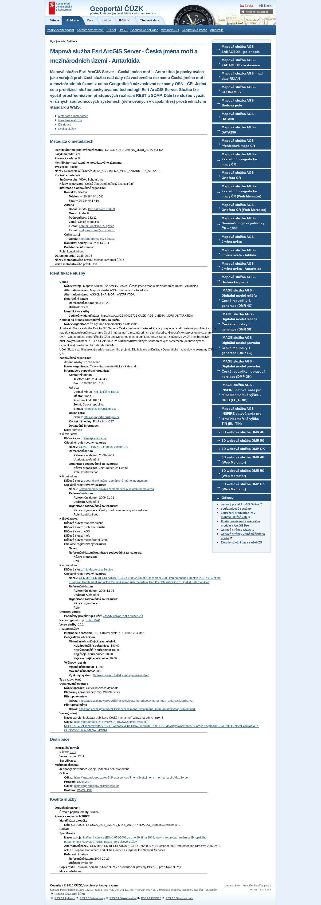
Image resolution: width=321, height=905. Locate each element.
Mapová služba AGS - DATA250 (239, 129)
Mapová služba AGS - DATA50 (239, 116)
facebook (187, 889)
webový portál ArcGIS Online (240, 504)
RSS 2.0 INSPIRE (151, 898)
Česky (249, 5)
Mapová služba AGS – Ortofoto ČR (239, 175)
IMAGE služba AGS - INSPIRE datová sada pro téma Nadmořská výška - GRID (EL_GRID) (242, 392)
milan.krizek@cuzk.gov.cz (100, 408)
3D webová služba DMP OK (243, 449)
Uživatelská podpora (168, 889)
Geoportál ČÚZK (123, 10)
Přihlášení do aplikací (257, 11)
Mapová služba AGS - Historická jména (239, 279)
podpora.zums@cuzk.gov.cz (97, 230)
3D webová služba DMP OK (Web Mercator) (243, 486)
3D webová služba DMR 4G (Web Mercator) (243, 459)
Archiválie (216, 30)
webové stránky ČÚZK (236, 529)
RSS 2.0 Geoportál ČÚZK (70, 894)
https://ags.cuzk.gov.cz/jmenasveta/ (96, 786)
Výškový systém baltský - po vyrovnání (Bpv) (121, 675)
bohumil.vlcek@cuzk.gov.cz (96, 226)
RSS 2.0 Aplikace (65, 898)
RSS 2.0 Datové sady (92, 898)
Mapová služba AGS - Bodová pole (239, 102)
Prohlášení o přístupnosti (257, 885)
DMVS (123, 30)
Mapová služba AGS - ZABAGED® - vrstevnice (241, 62)
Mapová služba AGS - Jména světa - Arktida (239, 252)
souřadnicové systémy (236, 508)
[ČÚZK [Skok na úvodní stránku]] (61, 8)
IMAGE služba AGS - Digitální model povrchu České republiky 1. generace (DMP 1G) (241, 345)
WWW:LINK (84, 790)
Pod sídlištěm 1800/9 (101, 209)
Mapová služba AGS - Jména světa (239, 239)
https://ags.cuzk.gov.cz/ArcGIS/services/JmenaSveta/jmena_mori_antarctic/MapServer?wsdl (137, 709)
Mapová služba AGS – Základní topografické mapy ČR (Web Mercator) (241, 191)
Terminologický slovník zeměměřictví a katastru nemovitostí (116, 489)
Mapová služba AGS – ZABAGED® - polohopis (241, 49)
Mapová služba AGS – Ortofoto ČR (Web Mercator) (244, 207)
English (268, 5)
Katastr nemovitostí (90, 30)
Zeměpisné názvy (95, 438)
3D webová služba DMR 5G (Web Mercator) (243, 473)
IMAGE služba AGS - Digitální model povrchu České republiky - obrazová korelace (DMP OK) (243, 368)
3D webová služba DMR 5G (243, 440)
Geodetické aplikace (144, 30)
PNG (73, 752)
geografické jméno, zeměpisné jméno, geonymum (116, 480)
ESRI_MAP (93, 620)
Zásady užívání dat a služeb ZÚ (241, 542)
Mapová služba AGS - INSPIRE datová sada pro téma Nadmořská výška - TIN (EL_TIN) (242, 416)
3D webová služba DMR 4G (243, 432)
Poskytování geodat (60, 30)
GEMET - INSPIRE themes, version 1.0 (103, 447)
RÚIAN (111, 30)
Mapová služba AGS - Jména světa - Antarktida (241, 266)
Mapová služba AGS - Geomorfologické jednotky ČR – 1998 (243, 223)
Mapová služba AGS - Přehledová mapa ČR (239, 143)
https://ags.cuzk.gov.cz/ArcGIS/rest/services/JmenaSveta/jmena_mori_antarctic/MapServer (136, 700)
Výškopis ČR (170, 30)
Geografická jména (194, 30)
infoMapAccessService (98, 569)
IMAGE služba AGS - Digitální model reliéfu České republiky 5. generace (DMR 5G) (239, 321)
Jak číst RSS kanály (205, 889)
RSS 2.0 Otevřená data (179, 898)
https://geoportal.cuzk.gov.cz (97, 238)
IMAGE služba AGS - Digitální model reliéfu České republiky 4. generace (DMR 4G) (239, 297)
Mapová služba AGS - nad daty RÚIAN (242, 75)
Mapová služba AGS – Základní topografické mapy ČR (239, 159)
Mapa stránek (232, 885)
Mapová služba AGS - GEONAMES (239, 89)
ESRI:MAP (83, 781)
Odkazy (228, 498)
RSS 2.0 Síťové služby (123, 898)
